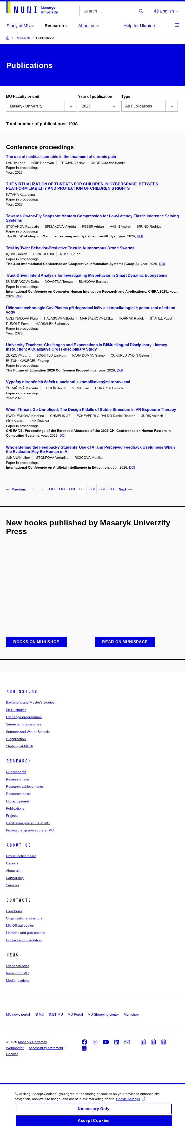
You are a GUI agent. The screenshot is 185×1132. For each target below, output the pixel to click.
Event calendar (17, 966)
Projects (12, 816)
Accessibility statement (46, 1048)
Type (125, 96)
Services (12, 885)
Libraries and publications (25, 933)
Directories (14, 911)
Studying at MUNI (19, 746)
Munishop (131, 1014)
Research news (18, 779)
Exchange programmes (24, 717)
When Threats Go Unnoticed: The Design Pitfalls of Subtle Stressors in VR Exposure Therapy (91, 410)
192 (91, 489)
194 (111, 489)
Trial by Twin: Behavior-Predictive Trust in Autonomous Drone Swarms (70, 248)
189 (62, 489)
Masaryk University (32, 1042)
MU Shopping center (103, 1014)
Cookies (12, 1054)
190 (71, 489)
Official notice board (21, 856)
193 (101, 489)
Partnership (15, 878)
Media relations (17, 980)
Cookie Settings (128, 1099)
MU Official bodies (20, 925)
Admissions (21, 691)
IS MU (39, 1014)
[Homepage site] (32, 7)
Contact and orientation (24, 940)
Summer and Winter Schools (28, 732)
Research (18, 761)
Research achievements (24, 786)
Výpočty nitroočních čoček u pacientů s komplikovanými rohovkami (68, 382)
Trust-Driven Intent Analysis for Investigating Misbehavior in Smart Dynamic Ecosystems (86, 275)
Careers (12, 863)
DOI (140, 236)
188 (52, 489)
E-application (16, 739)
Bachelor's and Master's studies (30, 702)
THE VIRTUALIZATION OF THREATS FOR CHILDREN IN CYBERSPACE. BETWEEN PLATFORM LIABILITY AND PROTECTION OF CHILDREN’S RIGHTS (82, 186)
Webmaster (15, 1048)
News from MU (17, 973)
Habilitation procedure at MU (28, 823)
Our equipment (17, 801)
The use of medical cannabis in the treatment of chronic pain (61, 157)
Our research (16, 772)
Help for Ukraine (139, 25)
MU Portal (75, 1014)
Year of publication (95, 96)
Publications (15, 808)
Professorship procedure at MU (30, 830)
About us (18, 845)
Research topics (18, 794)
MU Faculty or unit (22, 96)
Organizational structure (24, 918)
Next (122, 489)
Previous (19, 489)
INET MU (56, 1014)
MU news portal (18, 1014)
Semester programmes (23, 724)
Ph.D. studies (16, 710)
